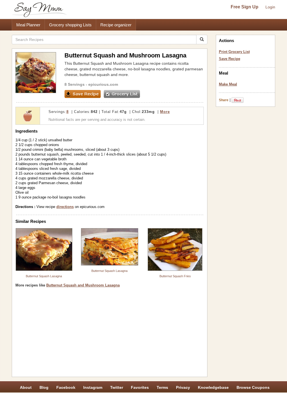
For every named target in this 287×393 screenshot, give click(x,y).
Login (270, 7)
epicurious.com (103, 84)
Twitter (116, 387)
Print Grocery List (234, 52)
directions (65, 207)
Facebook (65, 387)
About (26, 387)
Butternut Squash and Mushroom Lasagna (83, 285)
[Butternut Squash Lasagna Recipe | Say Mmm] (44, 249)
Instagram (92, 387)
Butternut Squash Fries (175, 276)
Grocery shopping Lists (70, 24)
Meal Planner (28, 24)
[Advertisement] (109, 334)
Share (223, 100)
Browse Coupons (253, 387)
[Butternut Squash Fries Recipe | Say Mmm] (175, 249)
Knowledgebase (213, 387)
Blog (44, 387)
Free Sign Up (244, 6)
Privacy (183, 387)
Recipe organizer (115, 24)
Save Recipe (229, 59)
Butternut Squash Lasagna (44, 276)
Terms (162, 387)
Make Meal (228, 84)
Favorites (140, 387)
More (165, 112)
